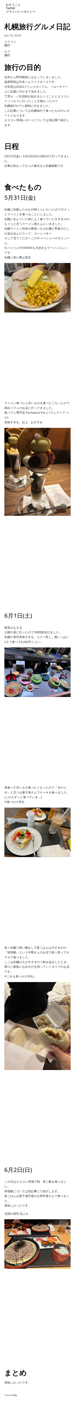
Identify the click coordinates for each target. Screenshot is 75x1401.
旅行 (7, 45)
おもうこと (13, 5)
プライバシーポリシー (20, 12)
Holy (14, 1395)
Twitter (10, 8)
